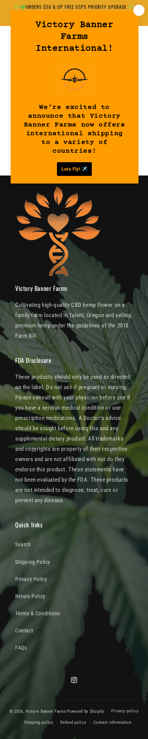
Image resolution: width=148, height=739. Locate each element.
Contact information (112, 722)
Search (23, 544)
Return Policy (30, 596)
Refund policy (73, 722)
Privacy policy (125, 711)
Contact (24, 630)
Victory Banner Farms (45, 711)
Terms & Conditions (37, 613)
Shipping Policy (32, 562)
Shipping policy (39, 722)
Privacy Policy (31, 579)
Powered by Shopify (85, 711)
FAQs (21, 648)
